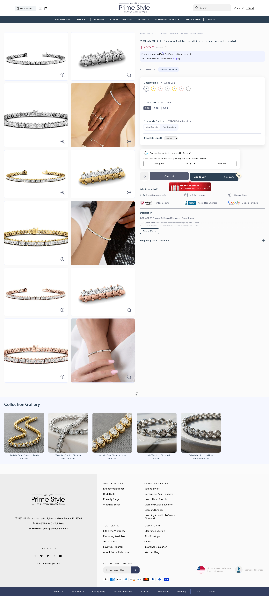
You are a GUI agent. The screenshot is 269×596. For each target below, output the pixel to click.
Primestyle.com (52, 563)
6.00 (165, 108)
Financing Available (114, 536)
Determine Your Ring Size (158, 494)
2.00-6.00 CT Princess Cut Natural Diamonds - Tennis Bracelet (175, 33)
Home (142, 33)
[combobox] (209, 7)
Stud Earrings (152, 536)
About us (144, 591)
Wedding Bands (111, 504)
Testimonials (163, 591)
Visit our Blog (151, 552)
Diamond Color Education (158, 504)
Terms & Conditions (123, 591)
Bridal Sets (109, 494)
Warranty (181, 591)
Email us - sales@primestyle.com (49, 528)
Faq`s (197, 591)
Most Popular (152, 127)
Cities (147, 541)
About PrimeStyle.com (116, 552)
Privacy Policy (98, 591)
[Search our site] (196, 7)
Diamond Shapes (154, 509)
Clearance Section (154, 530)
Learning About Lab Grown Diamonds (159, 517)
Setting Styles (152, 488)
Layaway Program (113, 546)
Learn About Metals (155, 499)
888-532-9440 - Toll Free (49, 523)
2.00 (147, 108)
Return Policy (78, 591)
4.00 (156, 108)
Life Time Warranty (114, 530)
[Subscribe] (135, 569)
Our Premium (169, 127)
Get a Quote (110, 541)
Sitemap (212, 591)
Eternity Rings (111, 499)
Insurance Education (155, 546)
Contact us (58, 591)
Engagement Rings (113, 488)
